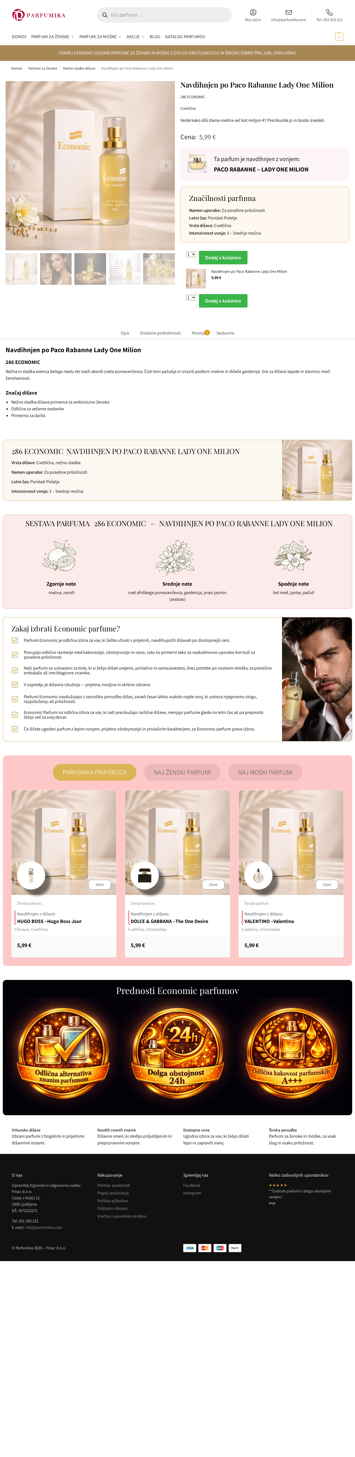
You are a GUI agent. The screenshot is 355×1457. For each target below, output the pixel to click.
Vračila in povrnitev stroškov (122, 1216)
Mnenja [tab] (200, 333)
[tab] (94, 772)
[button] (332, 36)
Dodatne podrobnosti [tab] (160, 333)
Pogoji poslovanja (113, 1192)
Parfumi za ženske (42, 68)
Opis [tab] (125, 333)
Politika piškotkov (113, 1200)
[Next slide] (166, 166)
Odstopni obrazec (112, 1208)
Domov (16, 68)
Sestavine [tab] (225, 333)
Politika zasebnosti (113, 1185)
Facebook (191, 1185)
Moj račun (253, 19)
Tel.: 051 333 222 (329, 19)
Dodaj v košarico (223, 257)
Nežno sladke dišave (79, 68)
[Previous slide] (14, 166)
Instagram (192, 1192)
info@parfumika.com (288, 19)
